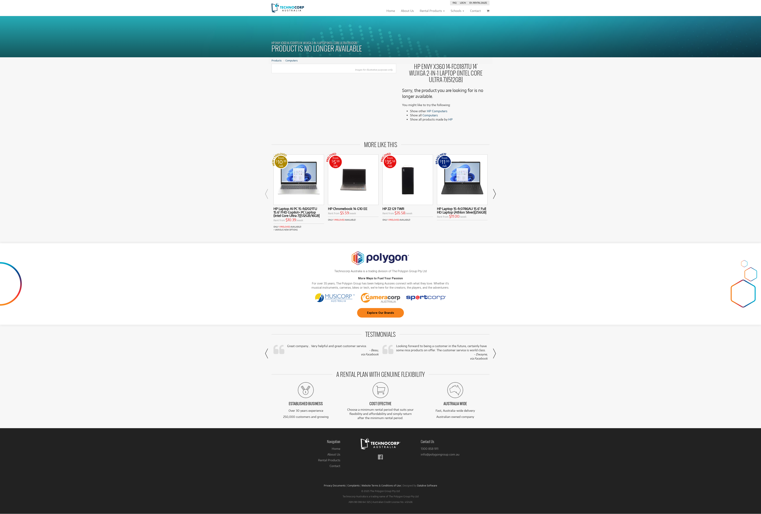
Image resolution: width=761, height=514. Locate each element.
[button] (267, 194)
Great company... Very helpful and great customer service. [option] (333, 350)
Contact (335, 466)
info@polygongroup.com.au (440, 454)
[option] (299, 192)
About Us (333, 454)
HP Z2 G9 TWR (393, 209)
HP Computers (437, 111)
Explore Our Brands (380, 313)
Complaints (353, 485)
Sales (478, 3)
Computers (291, 60)
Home (336, 449)
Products (277, 60)
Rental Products (329, 460)
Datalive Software (427, 485)
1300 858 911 (429, 449)
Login (463, 3)
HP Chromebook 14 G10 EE (347, 209)
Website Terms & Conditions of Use (381, 485)
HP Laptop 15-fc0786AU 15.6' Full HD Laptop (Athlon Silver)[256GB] (461, 210)
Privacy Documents (335, 485)
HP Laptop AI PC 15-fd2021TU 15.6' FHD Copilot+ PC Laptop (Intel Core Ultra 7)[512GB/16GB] (296, 212)
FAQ (454, 3)
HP (450, 119)
